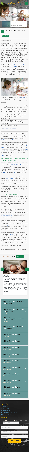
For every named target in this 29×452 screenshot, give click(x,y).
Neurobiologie (5, 36)
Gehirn (4, 172)
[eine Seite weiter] (27, 269)
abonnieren (14, 441)
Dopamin (8, 225)
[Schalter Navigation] (26, 3)
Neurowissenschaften (16, 164)
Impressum (5, 406)
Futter (16, 66)
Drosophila (20, 97)
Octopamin (16, 225)
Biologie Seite (14, 3)
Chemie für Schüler (7, 415)
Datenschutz (5, 408)
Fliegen (8, 71)
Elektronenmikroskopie (7, 216)
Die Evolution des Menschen (9, 413)
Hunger (20, 205)
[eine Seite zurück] (2, 269)
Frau (17, 420)
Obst (15, 65)
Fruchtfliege (4, 140)
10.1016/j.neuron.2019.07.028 (9, 128)
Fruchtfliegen (23, 65)
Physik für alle (6, 411)
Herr (8, 420)
